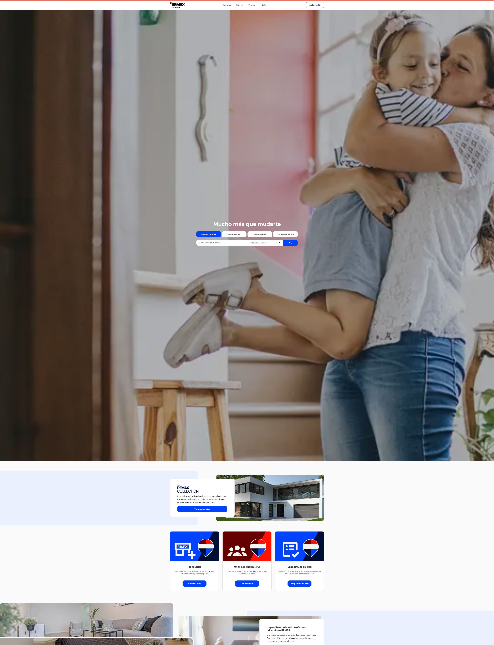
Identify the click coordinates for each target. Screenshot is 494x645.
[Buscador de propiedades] (290, 243)
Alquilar (239, 5)
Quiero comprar (208, 234)
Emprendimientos (285, 234)
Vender (251, 5)
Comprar (227, 5)
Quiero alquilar (234, 234)
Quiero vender (260, 234)
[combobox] (222, 243)
